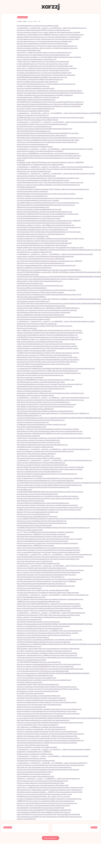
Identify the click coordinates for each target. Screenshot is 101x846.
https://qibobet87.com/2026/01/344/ (29, 808)
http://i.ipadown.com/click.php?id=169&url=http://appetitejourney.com (40, 79)
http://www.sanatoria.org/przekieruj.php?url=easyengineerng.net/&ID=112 (41, 700)
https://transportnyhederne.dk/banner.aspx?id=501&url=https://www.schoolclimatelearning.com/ (49, 227)
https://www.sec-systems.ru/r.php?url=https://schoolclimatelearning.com (41, 263)
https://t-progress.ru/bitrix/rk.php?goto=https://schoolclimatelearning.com (41, 463)
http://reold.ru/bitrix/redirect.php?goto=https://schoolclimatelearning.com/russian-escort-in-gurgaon (49, 539)
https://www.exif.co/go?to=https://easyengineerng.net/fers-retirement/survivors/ (43, 805)
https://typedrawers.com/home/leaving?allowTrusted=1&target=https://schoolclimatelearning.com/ (50, 169)
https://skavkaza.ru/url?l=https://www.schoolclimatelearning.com (38, 357)
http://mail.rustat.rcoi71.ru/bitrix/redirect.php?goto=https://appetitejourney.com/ (43, 55)
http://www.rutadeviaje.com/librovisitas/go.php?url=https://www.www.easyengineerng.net (47, 731)
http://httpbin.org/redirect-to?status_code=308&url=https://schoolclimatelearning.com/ (45, 225)
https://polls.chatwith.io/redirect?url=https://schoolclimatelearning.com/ (40, 375)
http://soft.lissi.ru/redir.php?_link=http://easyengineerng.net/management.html (42, 575)
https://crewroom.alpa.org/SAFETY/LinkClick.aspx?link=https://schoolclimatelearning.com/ (46, 404)
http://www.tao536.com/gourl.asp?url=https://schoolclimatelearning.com (41, 420)
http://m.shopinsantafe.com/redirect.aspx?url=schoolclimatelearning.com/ (41, 389)
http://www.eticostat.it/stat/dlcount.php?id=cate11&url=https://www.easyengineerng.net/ (47, 803)
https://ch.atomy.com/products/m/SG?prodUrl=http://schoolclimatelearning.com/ (43, 487)
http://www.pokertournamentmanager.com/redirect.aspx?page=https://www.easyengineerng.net (49, 709)
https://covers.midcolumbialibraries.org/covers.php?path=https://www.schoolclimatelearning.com (49, 373)
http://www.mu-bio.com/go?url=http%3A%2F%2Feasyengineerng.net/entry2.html (44, 794)
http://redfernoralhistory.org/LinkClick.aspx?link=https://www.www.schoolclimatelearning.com (48, 203)
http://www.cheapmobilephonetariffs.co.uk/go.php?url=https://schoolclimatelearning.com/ (46, 265)
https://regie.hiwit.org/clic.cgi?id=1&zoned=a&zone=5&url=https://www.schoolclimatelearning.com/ (49, 431)
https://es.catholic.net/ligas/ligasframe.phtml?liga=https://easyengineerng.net (54, 572)
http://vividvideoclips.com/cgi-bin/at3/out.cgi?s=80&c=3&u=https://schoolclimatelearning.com (47, 371)
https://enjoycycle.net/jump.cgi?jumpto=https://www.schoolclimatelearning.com (43, 402)
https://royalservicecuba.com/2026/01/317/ (31, 810)
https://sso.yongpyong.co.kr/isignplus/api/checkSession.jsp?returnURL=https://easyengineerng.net (49, 664)
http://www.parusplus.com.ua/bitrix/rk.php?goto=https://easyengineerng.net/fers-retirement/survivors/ (50, 765)
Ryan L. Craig (22, 21)
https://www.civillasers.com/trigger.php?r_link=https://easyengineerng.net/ (41, 729)
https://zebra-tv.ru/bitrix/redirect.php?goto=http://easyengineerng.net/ (59, 657)
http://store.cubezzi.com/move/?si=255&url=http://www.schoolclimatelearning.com (44, 355)
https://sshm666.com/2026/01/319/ (68, 814)
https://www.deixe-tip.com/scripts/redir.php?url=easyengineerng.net (39, 669)
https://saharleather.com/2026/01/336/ (58, 810)
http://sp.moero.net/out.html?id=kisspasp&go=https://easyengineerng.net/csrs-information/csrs (48, 770)
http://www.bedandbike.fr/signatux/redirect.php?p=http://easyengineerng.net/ (42, 541)
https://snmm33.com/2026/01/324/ (44, 814)
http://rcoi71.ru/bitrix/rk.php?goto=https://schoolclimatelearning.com (39, 472)
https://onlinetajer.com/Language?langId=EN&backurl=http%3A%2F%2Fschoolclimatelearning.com (50, 317)
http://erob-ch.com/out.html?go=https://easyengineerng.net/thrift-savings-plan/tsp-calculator (47, 633)
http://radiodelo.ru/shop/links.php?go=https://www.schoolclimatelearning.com (42, 230)
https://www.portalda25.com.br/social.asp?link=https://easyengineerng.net (41, 568)
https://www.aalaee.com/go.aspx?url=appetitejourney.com (57, 46)
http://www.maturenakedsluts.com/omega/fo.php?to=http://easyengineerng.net (43, 626)
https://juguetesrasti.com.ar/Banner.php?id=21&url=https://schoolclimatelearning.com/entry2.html (49, 294)
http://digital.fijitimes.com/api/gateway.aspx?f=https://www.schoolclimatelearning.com (45, 102)
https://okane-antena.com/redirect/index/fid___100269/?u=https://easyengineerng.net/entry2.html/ (49, 792)
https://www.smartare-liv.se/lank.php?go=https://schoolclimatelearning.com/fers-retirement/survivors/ (50, 400)
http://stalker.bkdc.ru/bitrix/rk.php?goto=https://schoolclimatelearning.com (41, 156)
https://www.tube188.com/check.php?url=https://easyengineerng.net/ (40, 628)
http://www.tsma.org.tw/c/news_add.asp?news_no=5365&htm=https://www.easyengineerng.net (49, 631)
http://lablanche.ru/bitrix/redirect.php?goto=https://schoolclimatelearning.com (42, 445)
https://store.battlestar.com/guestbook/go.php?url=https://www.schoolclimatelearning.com (47, 474)
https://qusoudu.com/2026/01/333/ (52, 808)
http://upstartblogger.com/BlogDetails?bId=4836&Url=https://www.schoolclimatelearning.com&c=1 (50, 433)
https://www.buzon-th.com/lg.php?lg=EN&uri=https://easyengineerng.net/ (49, 801)
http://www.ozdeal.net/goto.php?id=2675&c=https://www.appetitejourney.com (43, 30)
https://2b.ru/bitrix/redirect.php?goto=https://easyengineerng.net (38, 557)
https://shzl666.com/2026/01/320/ (52, 812)
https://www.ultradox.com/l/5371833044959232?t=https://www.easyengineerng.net (45, 666)
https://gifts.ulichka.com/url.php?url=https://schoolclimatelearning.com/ (47, 93)
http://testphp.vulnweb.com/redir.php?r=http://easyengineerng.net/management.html (56, 740)
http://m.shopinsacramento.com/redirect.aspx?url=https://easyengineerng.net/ (42, 781)
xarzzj (50, 6)
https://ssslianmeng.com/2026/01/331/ (29, 817)
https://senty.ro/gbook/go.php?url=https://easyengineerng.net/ (51, 606)
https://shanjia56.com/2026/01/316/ (28, 812)
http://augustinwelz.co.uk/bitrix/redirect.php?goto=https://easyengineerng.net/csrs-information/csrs (49, 790)
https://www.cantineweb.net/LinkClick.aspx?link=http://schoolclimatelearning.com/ (44, 223)
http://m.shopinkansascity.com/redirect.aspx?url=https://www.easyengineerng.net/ (44, 680)
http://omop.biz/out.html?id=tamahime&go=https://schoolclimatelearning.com (42, 232)
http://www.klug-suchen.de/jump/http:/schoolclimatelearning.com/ (38, 279)
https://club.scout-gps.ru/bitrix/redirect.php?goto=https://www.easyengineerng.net (44, 767)
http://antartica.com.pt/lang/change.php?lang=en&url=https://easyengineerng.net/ (44, 635)
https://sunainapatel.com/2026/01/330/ (55, 817)
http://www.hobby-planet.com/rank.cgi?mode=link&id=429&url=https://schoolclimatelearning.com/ (49, 485)
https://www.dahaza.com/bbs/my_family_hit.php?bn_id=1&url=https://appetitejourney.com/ (47, 48)
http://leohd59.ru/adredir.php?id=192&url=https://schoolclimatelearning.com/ (42, 523)
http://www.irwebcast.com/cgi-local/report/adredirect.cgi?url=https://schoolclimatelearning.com (48, 185)
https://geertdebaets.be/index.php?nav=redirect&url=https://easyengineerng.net (43, 720)
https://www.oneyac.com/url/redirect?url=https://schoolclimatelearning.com (41, 521)
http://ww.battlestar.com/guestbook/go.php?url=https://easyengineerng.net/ (42, 711)
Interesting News (22, 17)
